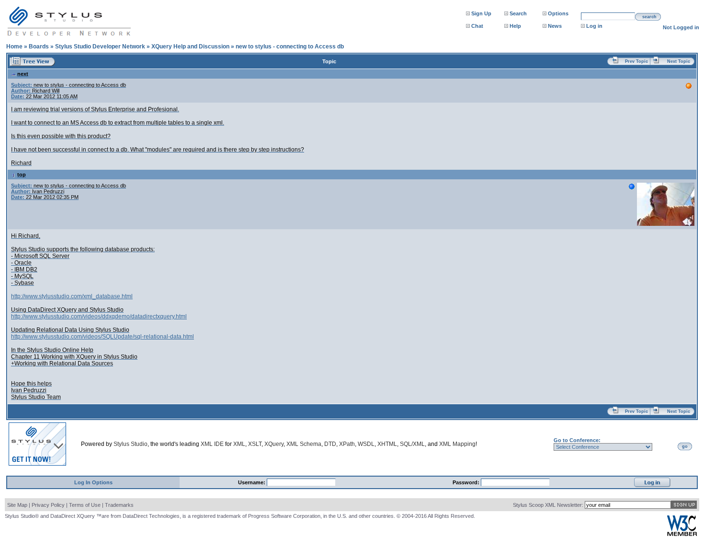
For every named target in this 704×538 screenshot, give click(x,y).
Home (14, 46)
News (555, 26)
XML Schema (303, 444)
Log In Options (93, 482)
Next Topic (678, 61)
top (21, 174)
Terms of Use (85, 505)
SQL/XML (412, 444)
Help (515, 26)
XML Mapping (457, 444)
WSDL (366, 444)
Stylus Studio (131, 444)
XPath (347, 444)
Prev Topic (636, 61)
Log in (594, 26)
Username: (252, 482)
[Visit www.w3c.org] (682, 534)
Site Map (17, 505)
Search (518, 13)
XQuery (274, 444)
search (649, 16)
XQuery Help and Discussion (190, 46)
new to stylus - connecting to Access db (290, 46)
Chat (477, 26)
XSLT (254, 444)
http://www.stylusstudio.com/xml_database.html (72, 296)
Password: (467, 482)
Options (558, 13)
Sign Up (481, 13)
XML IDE (212, 444)
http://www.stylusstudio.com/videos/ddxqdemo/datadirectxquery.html (99, 316)
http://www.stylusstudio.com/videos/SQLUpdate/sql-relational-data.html (102, 336)
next (22, 74)
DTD (330, 444)
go (685, 446)
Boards (39, 46)
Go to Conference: (577, 440)
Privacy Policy (48, 505)
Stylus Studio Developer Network (100, 46)
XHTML (387, 444)
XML (239, 444)
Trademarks (119, 505)
